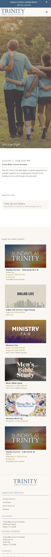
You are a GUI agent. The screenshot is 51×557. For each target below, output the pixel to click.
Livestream (7, 502)
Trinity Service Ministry (14, 203)
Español (6, 509)
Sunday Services (9, 499)
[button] (46, 12)
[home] (12, 12)
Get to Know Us (9, 506)
